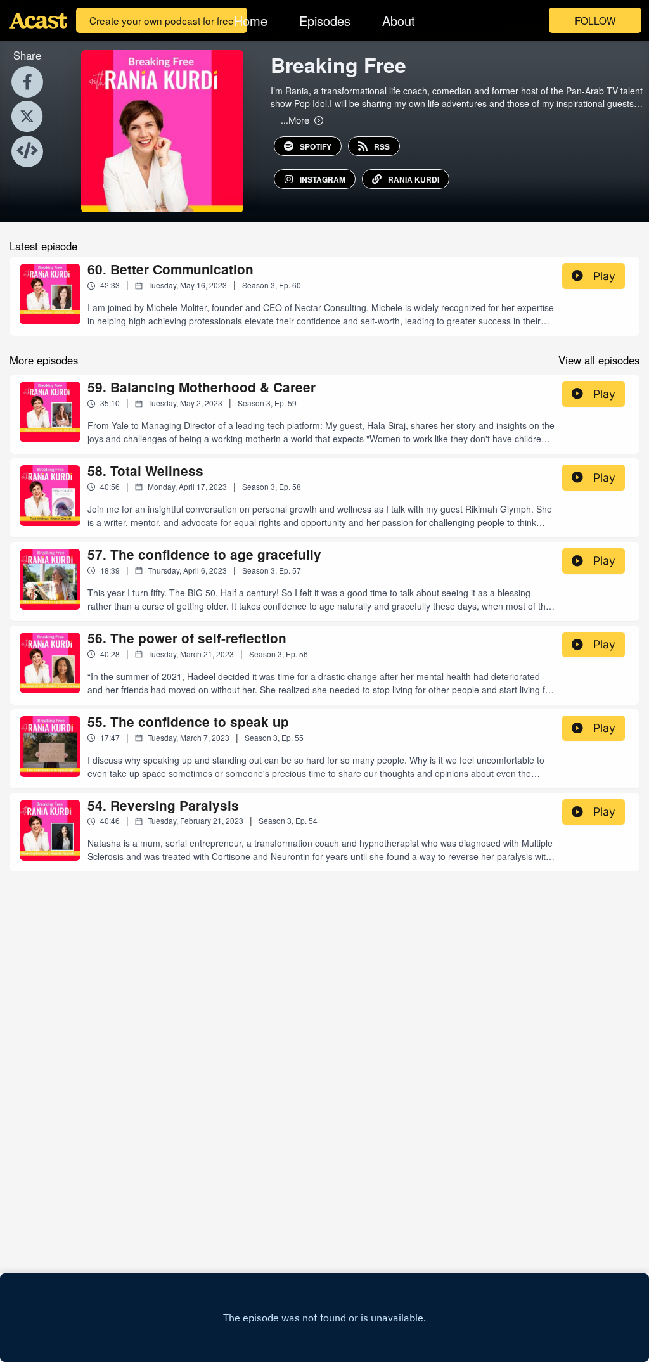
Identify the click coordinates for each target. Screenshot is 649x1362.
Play (604, 276)
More (295, 119)
